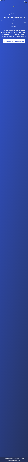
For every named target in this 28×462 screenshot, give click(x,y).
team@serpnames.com (14, 460)
